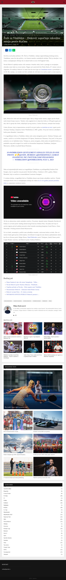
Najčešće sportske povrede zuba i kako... (42, 477)
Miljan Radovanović (9, 44)
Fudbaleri (6, 502)
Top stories (6, 545)
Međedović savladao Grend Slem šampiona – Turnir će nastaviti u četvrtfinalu (11, 356)
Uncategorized (7, 552)
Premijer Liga (7, 528)
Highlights (6, 505)
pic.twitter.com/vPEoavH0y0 (39, 157)
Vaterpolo (6, 554)
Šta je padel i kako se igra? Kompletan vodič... (16, 407)
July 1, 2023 (48, 160)
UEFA (5, 549)
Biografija (6, 491)
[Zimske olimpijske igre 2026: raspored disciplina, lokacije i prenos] (18, 443)
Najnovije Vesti (6, 35)
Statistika (6, 540)
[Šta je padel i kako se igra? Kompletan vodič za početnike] (33, 389)
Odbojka (5, 523)
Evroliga (6, 495)
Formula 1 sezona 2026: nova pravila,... (42, 431)
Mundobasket (7, 512)
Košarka (5, 507)
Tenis (17, 35)
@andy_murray (27, 155)
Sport (5, 535)
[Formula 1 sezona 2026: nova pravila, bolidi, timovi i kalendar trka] (47, 420)
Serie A (5, 533)
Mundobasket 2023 (8, 514)
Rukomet (6, 531)
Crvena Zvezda (7, 493)
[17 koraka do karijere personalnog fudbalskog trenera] (18, 466)
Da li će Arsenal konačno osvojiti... (11, 431)
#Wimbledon (15, 152)
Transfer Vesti (7, 547)
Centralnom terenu (46, 69)
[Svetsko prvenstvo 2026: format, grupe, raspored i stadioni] (47, 443)
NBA (5, 519)
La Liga (5, 509)
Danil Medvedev (32, 237)
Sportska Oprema (8, 538)
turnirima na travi (47, 127)
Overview (6, 526)
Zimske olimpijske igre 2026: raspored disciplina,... (15, 454)
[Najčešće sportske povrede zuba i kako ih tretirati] (47, 466)
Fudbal (5, 500)
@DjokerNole (43, 155)
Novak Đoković (12, 35)
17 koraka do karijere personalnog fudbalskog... (14, 477)
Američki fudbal (7, 488)
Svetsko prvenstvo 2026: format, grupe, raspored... (44, 454)
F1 (4, 498)
